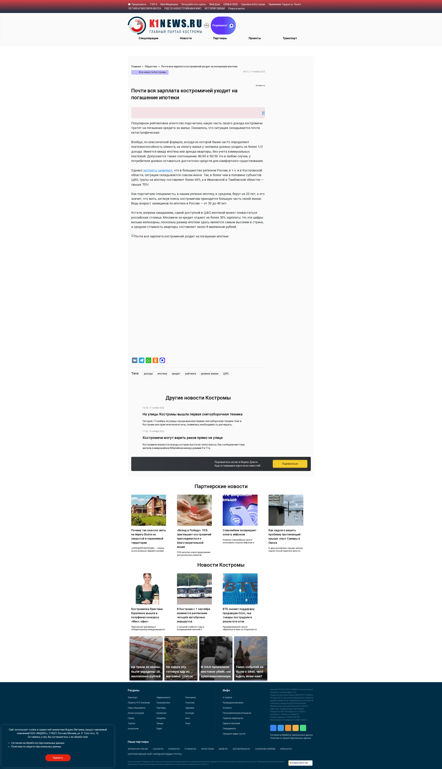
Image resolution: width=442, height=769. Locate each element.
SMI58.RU (223, 749)
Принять (58, 757)
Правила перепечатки (233, 718)
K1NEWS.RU (190, 749)
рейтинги (190, 373)
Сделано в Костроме (253, 4)
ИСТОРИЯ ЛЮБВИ (215, 8)
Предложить (139, 4)
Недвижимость (163, 697)
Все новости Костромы (152, 72)
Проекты (255, 38)
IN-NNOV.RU (174, 749)
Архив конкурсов (136, 713)
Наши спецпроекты (137, 708)
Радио (159, 728)
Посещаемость (229, 728)
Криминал (161, 713)
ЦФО (226, 373)
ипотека (162, 373)
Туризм (131, 723)
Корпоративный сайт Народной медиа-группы (155, 754)
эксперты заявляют (157, 170)
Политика (189, 702)
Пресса (131, 718)
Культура (189, 713)
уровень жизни (209, 373)
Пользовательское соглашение (237, 713)
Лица (187, 723)
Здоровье (189, 708)
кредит (176, 373)
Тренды (159, 723)
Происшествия (163, 702)
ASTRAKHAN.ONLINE (138, 749)
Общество (151, 66)
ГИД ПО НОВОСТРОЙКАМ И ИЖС (182, 8)
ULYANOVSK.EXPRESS (265, 749)
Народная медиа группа (234, 734)
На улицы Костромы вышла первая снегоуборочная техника (193, 414)
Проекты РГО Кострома (139, 702)
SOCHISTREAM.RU (241, 749)
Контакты (227, 708)
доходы (148, 373)
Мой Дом (214, 4)
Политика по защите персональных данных (290, 738)
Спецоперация (148, 38)
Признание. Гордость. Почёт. (285, 4)
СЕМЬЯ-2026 (230, 4)
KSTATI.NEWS (207, 749)
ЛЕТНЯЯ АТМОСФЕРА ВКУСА (144, 8)
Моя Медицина (169, 4)
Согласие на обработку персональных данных (291, 735)
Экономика (190, 697)
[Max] (162, 361)
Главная (136, 66)
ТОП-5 (153, 4)
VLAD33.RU (158, 749)
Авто (187, 718)
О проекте (227, 697)
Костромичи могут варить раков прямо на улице (183, 438)
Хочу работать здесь (193, 4)
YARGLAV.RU (286, 749)
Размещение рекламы (233, 702)
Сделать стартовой (231, 723)
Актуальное (133, 728)
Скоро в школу (236, 8)
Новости (186, 38)
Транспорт (290, 38)
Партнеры (220, 38)
